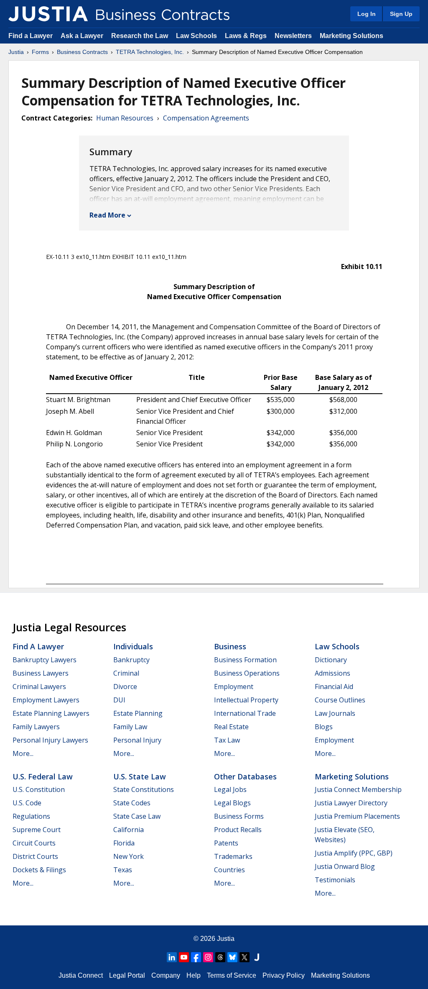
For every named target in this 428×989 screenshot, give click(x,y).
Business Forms (239, 816)
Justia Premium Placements (357, 816)
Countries (229, 869)
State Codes (131, 802)
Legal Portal (127, 975)
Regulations (31, 816)
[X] (244, 957)
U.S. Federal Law (43, 776)
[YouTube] (184, 957)
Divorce (125, 686)
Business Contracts (82, 52)
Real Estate (231, 726)
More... (23, 753)
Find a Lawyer (30, 35)
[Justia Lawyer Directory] (257, 957)
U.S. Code (27, 802)
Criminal (126, 673)
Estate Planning (138, 713)
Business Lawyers (41, 673)
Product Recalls (238, 829)
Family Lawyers (36, 726)
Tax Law (227, 740)
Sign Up (401, 13)
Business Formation (245, 659)
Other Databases (245, 776)
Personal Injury (137, 740)
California (128, 829)
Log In (366, 13)
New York (128, 856)
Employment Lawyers (46, 700)
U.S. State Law (139, 776)
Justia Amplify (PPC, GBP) (353, 853)
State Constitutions (143, 789)
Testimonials (335, 879)
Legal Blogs (232, 802)
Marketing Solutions (351, 35)
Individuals (133, 646)
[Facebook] (196, 957)
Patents (226, 843)
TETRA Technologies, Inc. (150, 52)
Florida (124, 843)
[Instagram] (208, 957)
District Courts (35, 856)
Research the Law (139, 35)
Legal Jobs (230, 789)
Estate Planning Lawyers (51, 713)
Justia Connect (81, 975)
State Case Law (136, 816)
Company (165, 975)
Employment (233, 686)
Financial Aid (334, 686)
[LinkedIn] (172, 957)
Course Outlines (340, 700)
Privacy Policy (283, 975)
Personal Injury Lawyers (50, 740)
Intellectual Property (246, 700)
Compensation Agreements (206, 118)
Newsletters (293, 35)
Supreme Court (37, 829)
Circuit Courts (34, 843)
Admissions (332, 673)
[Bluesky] (232, 957)
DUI (119, 700)
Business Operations (247, 673)
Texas (122, 869)
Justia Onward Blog (345, 866)
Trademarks (233, 856)
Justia (16, 52)
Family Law (130, 726)
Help (193, 975)
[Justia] (48, 13)
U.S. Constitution (39, 789)
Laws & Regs (246, 35)
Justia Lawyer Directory (351, 802)
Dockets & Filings (39, 869)
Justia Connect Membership (358, 789)
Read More (107, 215)
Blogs (324, 726)
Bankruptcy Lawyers (44, 659)
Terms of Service (231, 975)
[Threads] (220, 957)
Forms (40, 52)
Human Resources (124, 118)
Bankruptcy (131, 659)
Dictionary (331, 659)
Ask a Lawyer (83, 35)
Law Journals (335, 713)
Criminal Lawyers (39, 686)
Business (230, 646)
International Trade (245, 713)
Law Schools (196, 35)
